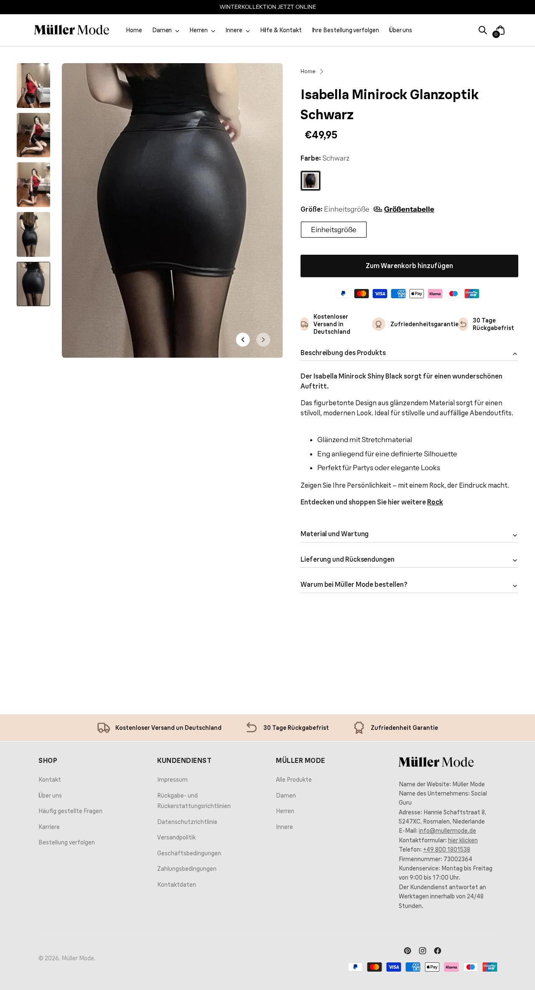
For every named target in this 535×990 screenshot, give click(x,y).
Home (308, 71)
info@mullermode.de (447, 830)
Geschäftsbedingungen (189, 853)
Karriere (49, 827)
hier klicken (463, 840)
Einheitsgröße (334, 229)
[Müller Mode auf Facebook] (437, 952)
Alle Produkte (294, 779)
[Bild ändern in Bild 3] (33, 184)
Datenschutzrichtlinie (187, 822)
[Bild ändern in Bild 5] (33, 284)
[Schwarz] (311, 181)
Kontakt (49, 779)
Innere (284, 827)
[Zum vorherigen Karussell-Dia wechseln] (491, 652)
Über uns (50, 795)
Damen (286, 795)
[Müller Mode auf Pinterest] (407, 952)
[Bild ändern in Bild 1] (33, 85)
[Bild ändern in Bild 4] (33, 234)
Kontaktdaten (176, 884)
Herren (285, 811)
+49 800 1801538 (446, 849)
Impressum (172, 779)
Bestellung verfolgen (66, 842)
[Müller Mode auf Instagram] (422, 952)
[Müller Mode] (72, 30)
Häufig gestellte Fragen (70, 811)
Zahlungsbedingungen (187, 868)
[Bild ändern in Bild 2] (33, 135)
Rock (435, 502)
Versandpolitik (176, 837)
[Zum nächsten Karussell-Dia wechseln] (510, 652)
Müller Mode (77, 958)
